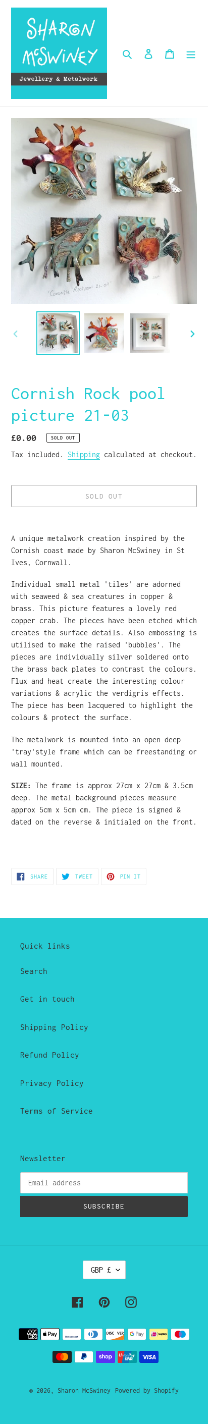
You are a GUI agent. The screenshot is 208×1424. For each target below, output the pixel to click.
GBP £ (101, 1270)
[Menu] (190, 53)
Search (33, 970)
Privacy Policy (52, 1082)
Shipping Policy (54, 1026)
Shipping (84, 454)
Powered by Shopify (147, 1390)
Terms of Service (56, 1110)
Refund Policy (49, 1054)
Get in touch (47, 998)
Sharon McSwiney (84, 1390)
